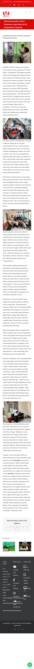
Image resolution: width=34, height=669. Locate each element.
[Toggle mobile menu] (30, 12)
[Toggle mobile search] (26, 12)
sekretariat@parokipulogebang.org (22, 1)
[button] (4, 546)
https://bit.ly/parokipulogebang (12, 610)
